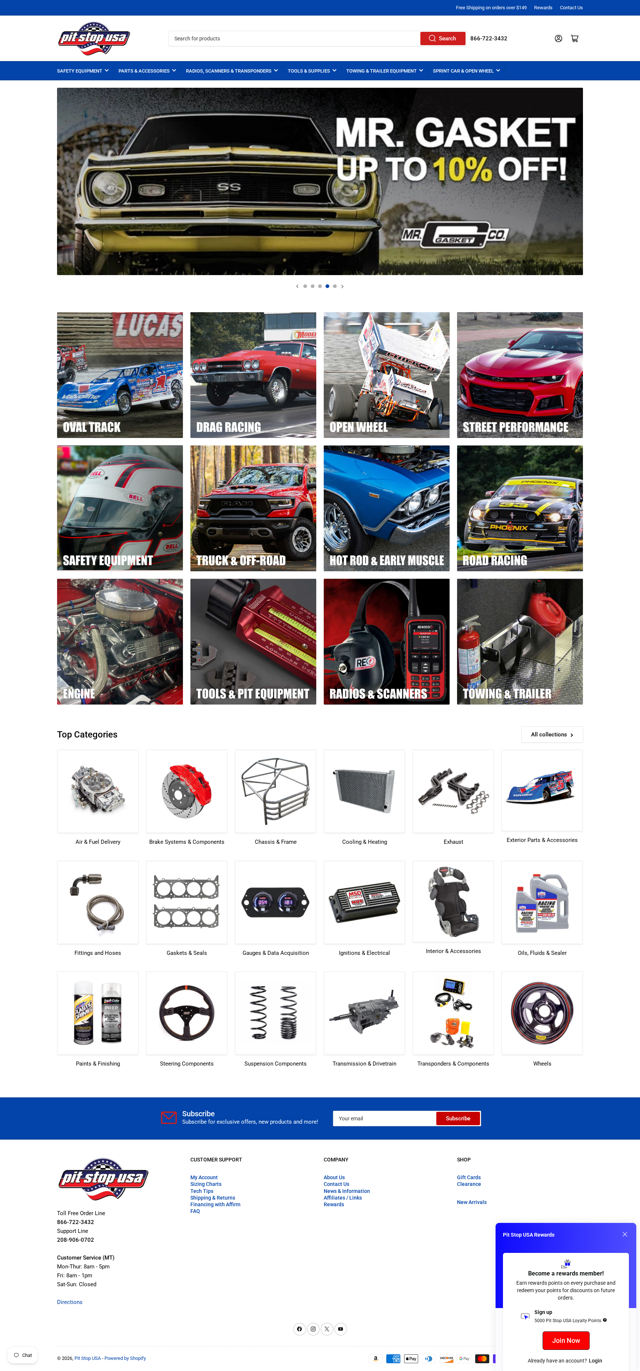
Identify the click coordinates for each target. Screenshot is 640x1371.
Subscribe (458, 1118)
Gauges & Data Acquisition (276, 953)
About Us (334, 1177)
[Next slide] (342, 286)
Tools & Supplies (309, 71)
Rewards (543, 7)
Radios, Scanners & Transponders (228, 71)
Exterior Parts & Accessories (542, 840)
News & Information (347, 1191)
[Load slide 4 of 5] (327, 286)
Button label (321, 181)
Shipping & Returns (212, 1198)
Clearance (469, 1184)
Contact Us (571, 7)
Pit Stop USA (87, 1358)
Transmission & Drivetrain (364, 1063)
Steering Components (187, 1063)
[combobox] (317, 38)
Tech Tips (201, 1191)
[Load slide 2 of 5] (312, 286)
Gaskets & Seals (187, 953)
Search (447, 38)
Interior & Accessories (453, 951)
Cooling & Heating (364, 842)
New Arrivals (472, 1202)
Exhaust (453, 842)
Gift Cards (469, 1177)
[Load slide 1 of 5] (305, 286)
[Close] (625, 1234)
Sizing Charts (205, 1184)
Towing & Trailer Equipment (381, 71)
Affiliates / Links (343, 1198)
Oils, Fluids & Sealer (542, 953)
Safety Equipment (79, 71)
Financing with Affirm (215, 1204)
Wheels (542, 1063)
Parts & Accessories (144, 71)
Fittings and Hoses (97, 953)
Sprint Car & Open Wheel (463, 71)
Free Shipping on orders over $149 (491, 7)
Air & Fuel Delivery (98, 842)
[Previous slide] (297, 286)
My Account (204, 1177)
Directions (70, 1302)
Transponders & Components (453, 1063)
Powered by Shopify (125, 1358)
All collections (549, 734)
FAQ (195, 1211)
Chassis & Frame (276, 842)
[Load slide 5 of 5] (335, 286)
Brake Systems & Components (186, 842)
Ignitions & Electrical (364, 953)
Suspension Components (275, 1063)
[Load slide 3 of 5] (320, 286)
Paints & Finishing (98, 1063)
